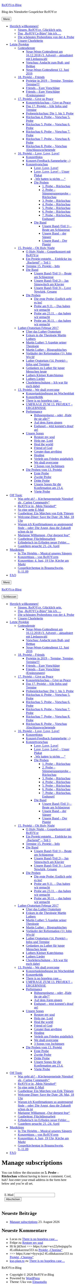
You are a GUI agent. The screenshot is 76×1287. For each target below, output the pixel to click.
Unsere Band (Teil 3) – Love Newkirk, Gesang (52, 289)
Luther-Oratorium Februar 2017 (38, 328)
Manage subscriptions (23, 1222)
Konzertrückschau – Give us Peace (48, 102)
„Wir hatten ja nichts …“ (49, 179)
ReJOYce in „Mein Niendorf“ (37, 506)
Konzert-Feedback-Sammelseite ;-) (48, 160)
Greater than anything (48, 451)
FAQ (13, 575)
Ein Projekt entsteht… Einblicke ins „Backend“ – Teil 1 (49, 260)
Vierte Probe (42, 491)
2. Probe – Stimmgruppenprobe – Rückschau (56, 193)
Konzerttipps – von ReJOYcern (38, 557)
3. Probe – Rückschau (56, 200)
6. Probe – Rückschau (56, 211)
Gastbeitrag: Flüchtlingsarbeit (36, 538)
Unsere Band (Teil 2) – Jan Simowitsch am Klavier (51, 282)
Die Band (40, 222)
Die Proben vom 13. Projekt (44, 469)
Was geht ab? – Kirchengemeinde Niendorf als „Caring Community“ (45, 500)
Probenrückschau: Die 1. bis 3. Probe (50, 113)
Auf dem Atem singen (48, 422)
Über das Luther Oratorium (43, 331)
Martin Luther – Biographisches (46, 349)
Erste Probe (41, 473)
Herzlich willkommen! (24, 26)
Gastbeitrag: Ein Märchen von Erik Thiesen (46, 513)
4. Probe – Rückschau (56, 204)
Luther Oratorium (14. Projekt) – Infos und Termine (47, 362)
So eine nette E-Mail (31, 509)
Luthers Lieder (35, 379)
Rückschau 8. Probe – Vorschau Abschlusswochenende (46, 147)
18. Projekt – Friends (31, 77)
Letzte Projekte (19, 44)
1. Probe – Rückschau (56, 186)
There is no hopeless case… (44, 400)
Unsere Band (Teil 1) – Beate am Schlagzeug (57, 227)
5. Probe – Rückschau (56, 208)
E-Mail (8, 1195)
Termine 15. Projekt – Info (43, 266)
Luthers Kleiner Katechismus (44, 375)
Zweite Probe (42, 477)
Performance (34, 411)
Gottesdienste (26, 48)
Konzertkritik (34, 397)
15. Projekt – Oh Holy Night (36, 248)
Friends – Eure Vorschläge (43, 88)
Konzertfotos (34, 157)
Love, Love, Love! (46, 168)
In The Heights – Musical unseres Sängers (45, 553)
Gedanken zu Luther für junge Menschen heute (45, 369)
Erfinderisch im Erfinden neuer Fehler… (44, 542)
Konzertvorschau (37, 164)
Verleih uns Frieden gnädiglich (53, 459)
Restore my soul (44, 437)
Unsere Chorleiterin (30, 40)
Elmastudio (39, 1282)
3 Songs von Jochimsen (49, 466)
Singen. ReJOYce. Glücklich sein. (40, 30)
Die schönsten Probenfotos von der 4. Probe (46, 37)
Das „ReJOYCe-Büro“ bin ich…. (39, 33)
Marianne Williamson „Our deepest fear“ (44, 535)
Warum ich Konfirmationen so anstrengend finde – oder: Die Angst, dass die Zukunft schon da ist (45, 528)
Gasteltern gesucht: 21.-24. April (38, 546)
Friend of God (43, 448)
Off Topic (16, 495)
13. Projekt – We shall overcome (38, 389)
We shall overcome (46, 462)
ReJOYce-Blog (11, 5)
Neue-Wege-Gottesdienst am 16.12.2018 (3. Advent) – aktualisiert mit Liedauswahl (49, 55)
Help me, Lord (43, 440)
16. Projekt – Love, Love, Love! (38, 153)
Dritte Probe (42, 480)
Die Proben (41, 182)
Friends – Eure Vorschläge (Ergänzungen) (43, 93)
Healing (39, 455)
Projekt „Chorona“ (50, 1250)
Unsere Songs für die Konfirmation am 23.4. (48, 486)
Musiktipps (17, 549)
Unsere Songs (35, 433)
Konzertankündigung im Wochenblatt (50, 393)
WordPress (33, 1278)
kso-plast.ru (17, 1261)
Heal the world (43, 444)
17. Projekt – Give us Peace (35, 99)
